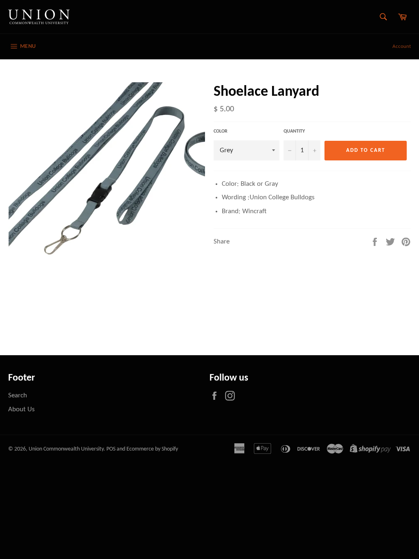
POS (110, 449)
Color (221, 131)
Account (401, 46)
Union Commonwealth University (66, 449)
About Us (21, 409)
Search (17, 395)
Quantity (294, 131)
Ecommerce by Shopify (152, 449)
